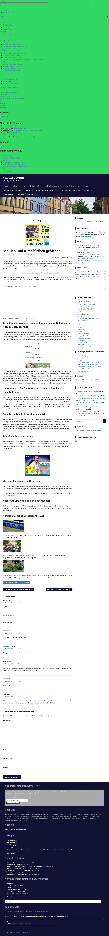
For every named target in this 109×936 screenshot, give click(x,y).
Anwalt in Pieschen (12, 840)
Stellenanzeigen (5, 103)
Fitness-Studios (82, 320)
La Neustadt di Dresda (9, 81)
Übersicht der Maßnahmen (29, 273)
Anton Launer (7, 135)
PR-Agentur (10, 844)
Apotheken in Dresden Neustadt (12, 44)
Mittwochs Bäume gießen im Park (87, 391)
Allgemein (3, 107)
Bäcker (79, 316)
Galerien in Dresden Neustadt (12, 57)
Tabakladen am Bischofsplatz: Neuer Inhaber (28, 130)
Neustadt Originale (8, 34)
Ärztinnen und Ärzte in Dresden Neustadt (15, 46)
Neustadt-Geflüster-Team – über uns (14, 162)
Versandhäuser (11, 848)
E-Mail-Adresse (8, 758)
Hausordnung (7, 156)
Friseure (80, 323)
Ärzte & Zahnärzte (82, 314)
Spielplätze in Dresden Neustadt (12, 66)
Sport (4, 23)
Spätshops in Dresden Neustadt (12, 64)
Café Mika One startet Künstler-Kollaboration (90, 413)
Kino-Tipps (6, 27)
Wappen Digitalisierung (13, 842)
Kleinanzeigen (4, 101)
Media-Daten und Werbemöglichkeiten (14, 164)
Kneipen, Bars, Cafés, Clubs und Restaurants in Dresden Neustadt (23, 60)
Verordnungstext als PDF (51, 273)
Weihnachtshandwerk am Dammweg (58, 590)
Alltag (1, 16)
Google (64, 257)
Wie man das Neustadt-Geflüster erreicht (12, 98)
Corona (5, 582)
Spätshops (80, 329)
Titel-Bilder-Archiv (8, 36)
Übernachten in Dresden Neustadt (13, 68)
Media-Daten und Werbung (8, 96)
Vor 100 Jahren (7, 29)
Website (5, 767)
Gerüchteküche (7, 25)
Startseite (3, 3)
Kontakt (2, 90)
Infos (12, 653)
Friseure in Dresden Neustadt (12, 55)
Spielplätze (80, 331)
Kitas (16, 582)
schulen (27, 582)
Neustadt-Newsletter (9, 169)
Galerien (80, 325)
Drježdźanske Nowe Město (11, 83)
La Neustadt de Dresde (10, 79)
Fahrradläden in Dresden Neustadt (13, 51)
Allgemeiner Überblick (84, 301)
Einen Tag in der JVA (19, 128)
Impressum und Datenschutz (11, 158)
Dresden (11, 582)
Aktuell (2, 6)
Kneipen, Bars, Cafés (83, 336)
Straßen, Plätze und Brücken (11, 70)
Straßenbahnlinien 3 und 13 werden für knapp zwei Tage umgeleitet (25, 866)
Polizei (5, 10)
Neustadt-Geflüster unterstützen (9, 88)
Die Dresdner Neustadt (7, 75)
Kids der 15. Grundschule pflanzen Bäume (19, 590)
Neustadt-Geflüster (13, 177)
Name (4, 750)
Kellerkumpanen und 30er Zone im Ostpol (90, 402)
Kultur (4, 20)
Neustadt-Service (5, 40)
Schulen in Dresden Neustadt (12, 62)
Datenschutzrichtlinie (80, 792)
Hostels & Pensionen (83, 334)
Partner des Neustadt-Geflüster (9, 92)
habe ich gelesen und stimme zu (18, 797)
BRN (4, 31)
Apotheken (80, 312)
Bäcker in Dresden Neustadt (11, 49)
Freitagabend (12, 261)
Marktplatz (3, 105)
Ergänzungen (7, 720)
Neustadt (21, 582)
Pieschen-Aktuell (67, 849)
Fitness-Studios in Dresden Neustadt (14, 53)
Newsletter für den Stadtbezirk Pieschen (18, 846)
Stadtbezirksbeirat (8, 12)
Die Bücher (3, 94)
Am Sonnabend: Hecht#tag (85, 396)
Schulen (80, 327)
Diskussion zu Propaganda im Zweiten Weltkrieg (20, 870)
